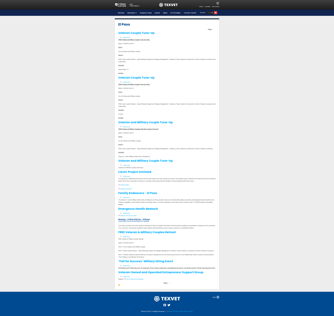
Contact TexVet (190, 13)
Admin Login (189, 311)
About (201, 6)
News (165, 13)
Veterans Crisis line (121, 5)
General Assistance (126, 189)
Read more (126, 37)
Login (217, 3)
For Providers (175, 13)
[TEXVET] (168, 5)
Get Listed (215, 6)
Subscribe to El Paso (119, 285)
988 (131, 4)
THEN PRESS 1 (134, 6)
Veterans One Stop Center (128, 215)
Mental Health (124, 185)
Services (121, 13)
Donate (207, 6)
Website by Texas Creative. (175, 311)
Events (157, 13)
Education (131, 13)
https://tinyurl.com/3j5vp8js (134, 279)
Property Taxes (146, 13)
